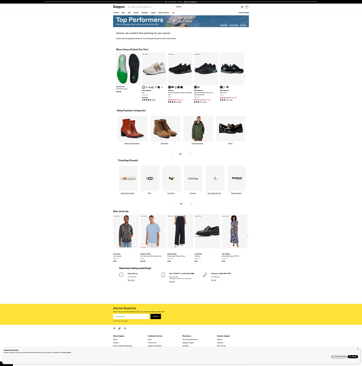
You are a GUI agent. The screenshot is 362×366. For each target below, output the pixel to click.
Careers (116, 343)
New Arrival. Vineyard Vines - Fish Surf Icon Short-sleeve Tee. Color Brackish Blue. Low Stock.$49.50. (153, 238)
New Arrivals (221, 346)
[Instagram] (114, 328)
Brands (219, 339)
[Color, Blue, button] (178, 87)
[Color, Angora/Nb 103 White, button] (155, 87)
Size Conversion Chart (190, 339)
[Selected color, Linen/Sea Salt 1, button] (143, 87)
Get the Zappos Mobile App (122, 346)
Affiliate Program (188, 343)
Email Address (120, 316)
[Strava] (125, 328)
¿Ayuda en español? (154, 346)
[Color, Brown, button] (172, 87)
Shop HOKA (234, 25)
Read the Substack (190, 2)
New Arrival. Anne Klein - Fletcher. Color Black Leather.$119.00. (207, 238)
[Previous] (171, 154)
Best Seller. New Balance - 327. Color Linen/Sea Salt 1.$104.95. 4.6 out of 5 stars (154, 76)
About (115, 339)
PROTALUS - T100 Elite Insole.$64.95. (128, 72)
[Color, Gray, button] (175, 87)
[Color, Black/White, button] (181, 87)
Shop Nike (223, 25)
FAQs (150, 339)
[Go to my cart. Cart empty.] (247, 7)
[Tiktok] (119, 328)
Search (179, 7)
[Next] (244, 76)
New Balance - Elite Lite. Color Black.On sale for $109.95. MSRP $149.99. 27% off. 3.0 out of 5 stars (232, 76)
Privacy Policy (66, 352)
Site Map (186, 346)
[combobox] (150, 7)
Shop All (243, 25)
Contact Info (152, 343)
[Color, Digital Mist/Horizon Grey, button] (149, 87)
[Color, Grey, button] (227, 87)
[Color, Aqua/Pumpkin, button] (198, 87)
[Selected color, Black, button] (221, 87)
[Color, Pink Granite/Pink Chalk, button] (146, 87)
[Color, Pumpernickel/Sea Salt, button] (158, 87)
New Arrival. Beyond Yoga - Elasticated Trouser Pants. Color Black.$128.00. (180, 238)
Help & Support (244, 12)
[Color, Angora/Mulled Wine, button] (152, 87)
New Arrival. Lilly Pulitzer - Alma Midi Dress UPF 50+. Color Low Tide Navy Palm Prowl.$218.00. (234, 238)
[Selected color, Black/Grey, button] (169, 87)
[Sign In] (242, 7)
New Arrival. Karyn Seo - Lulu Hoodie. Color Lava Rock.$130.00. (126, 238)
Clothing (220, 343)
